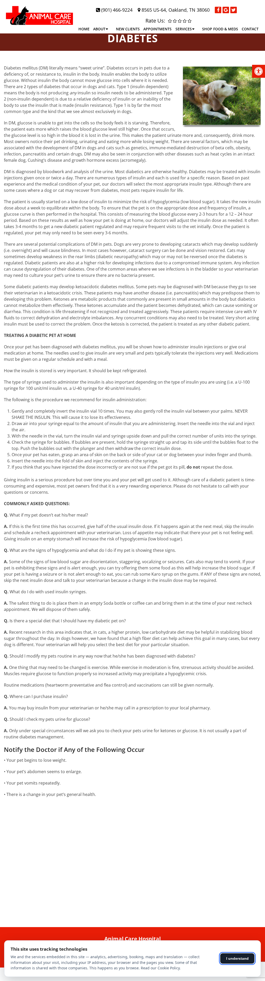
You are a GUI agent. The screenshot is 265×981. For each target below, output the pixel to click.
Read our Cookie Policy (160, 967)
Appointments (157, 28)
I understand (237, 958)
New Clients (128, 28)
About (99, 28)
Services (183, 28)
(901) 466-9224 (116, 10)
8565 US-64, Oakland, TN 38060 (176, 10)
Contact (250, 28)
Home (84, 28)
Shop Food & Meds (220, 28)
